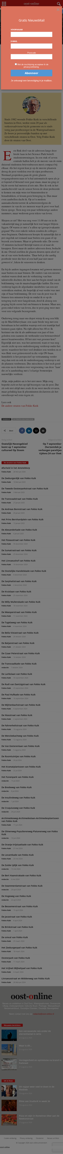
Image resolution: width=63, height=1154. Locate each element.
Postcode (31, 53)
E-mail (14, 41)
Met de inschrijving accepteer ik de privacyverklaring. (32, 65)
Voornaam (17, 29)
